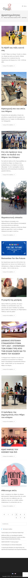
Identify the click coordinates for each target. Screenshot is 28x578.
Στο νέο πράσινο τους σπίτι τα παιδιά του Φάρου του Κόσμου (11, 154)
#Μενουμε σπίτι (9, 490)
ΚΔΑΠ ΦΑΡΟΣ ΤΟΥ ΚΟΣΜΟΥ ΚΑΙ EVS (9, 450)
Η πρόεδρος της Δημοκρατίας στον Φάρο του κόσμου (13, 415)
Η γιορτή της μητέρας (11, 300)
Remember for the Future (13, 258)
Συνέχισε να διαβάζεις (9, 66)
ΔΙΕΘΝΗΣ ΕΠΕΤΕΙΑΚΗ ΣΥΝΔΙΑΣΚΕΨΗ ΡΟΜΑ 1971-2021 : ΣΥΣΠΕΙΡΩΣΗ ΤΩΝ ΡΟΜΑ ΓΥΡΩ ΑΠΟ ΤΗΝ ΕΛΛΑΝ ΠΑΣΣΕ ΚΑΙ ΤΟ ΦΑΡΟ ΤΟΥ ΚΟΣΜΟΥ (13, 347)
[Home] (1, 17)
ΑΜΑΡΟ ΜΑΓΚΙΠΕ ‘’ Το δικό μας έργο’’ (10, 542)
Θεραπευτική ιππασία (11, 217)
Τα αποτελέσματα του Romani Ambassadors (11, 544)
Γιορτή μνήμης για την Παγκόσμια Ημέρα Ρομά (12, 532)
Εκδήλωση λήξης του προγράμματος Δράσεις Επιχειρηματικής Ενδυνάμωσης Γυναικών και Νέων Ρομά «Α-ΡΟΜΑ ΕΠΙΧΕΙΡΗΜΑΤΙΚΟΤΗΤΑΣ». (13, 537)
